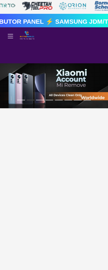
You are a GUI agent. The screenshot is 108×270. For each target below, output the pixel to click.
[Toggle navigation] (10, 36)
